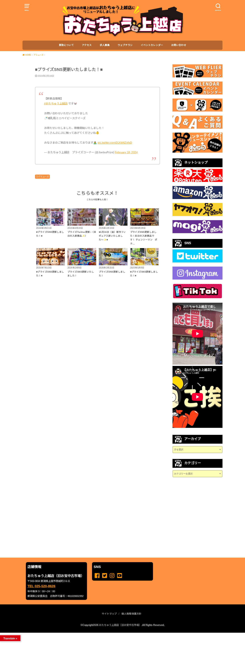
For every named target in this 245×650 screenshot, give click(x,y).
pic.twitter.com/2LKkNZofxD (115, 142)
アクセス (87, 45)
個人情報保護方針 (132, 613)
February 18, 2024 (126, 152)
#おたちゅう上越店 (56, 103)
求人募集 (105, 45)
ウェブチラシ (125, 45)
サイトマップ (109, 613)
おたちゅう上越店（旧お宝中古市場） (120, 625)
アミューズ (43, 176)
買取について (66, 45)
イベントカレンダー (152, 45)
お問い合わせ (178, 45)
